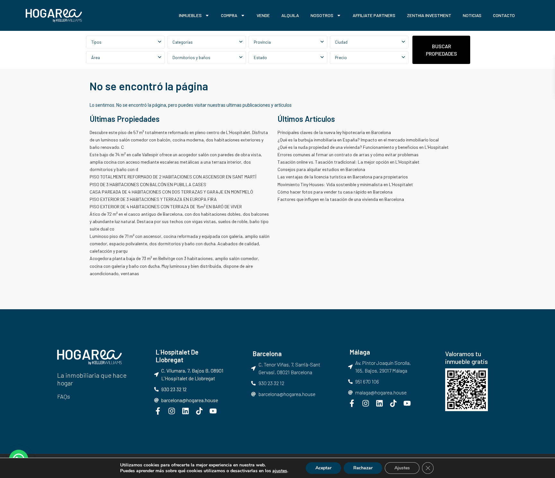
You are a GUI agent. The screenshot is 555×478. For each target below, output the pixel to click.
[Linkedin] (185, 411)
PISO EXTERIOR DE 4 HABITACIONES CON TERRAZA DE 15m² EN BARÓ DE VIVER (166, 206)
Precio (341, 57)
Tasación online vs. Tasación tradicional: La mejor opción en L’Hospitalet (348, 162)
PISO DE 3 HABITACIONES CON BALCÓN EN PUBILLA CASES (148, 184)
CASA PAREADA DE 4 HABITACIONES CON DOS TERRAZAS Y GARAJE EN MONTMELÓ (171, 191)
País (288, 42)
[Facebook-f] (158, 411)
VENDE (263, 15)
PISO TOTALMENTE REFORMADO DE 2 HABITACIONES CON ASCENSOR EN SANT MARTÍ (173, 176)
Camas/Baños (206, 57)
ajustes (279, 471)
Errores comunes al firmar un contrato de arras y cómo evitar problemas (348, 154)
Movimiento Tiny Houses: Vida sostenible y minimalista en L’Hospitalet (345, 184)
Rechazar (363, 468)
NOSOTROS (322, 15)
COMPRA (229, 15)
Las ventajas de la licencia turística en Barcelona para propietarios (343, 176)
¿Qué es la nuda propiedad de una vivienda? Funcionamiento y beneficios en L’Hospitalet (363, 147)
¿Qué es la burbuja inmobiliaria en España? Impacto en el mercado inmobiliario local (358, 139)
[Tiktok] (199, 411)
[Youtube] (213, 411)
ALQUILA (290, 15)
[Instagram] (171, 411)
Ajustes (402, 468)
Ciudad (341, 42)
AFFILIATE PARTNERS (374, 15)
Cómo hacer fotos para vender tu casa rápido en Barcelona (335, 191)
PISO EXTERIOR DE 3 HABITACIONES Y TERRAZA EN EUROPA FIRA (153, 199)
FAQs (63, 396)
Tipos (96, 42)
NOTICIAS (472, 15)
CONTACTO (504, 15)
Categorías (182, 42)
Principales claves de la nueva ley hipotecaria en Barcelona (334, 132)
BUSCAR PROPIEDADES (441, 50)
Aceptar (323, 468)
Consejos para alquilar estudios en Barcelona (322, 169)
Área (95, 57)
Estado (260, 57)
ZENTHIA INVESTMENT (429, 15)
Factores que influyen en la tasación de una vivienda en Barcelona (341, 199)
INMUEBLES (190, 15)
